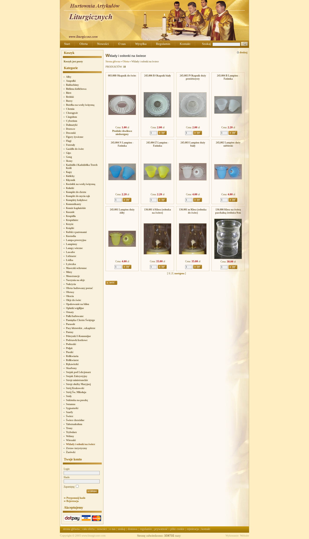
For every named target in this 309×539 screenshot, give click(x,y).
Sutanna (70, 404)
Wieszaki (71, 440)
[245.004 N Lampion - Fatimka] (122, 179)
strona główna (71, 529)
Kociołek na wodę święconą (80, 184)
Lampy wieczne (74, 248)
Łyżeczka (71, 264)
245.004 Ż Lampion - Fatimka (157, 144)
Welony (70, 436)
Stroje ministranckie (77, 380)
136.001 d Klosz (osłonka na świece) (157, 211)
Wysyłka (141, 43)
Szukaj (206, 43)
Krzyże (69, 224)
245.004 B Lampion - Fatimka (228, 77)
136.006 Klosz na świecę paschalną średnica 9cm (228, 211)
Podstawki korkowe (76, 340)
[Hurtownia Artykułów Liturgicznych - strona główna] (154, 39)
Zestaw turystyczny (76, 448)
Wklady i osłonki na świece (80, 444)
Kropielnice (72, 220)
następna (179, 273)
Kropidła (71, 216)
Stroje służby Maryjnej (78, 384)
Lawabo (70, 252)
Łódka (69, 260)
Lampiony (71, 244)
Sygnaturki (72, 408)
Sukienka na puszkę (77, 400)
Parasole (70, 324)
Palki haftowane (74, 316)
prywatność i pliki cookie (169, 529)
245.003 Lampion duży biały (193, 144)
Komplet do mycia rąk (78, 196)
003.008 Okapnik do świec (122, 75)
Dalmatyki (71, 124)
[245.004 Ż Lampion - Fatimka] (157, 179)
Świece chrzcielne (75, 420)
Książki (70, 228)
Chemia (70, 108)
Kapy (69, 172)
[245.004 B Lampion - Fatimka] (228, 112)
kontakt (205, 529)
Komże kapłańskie (76, 208)
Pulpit (69, 348)
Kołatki (70, 188)
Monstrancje (73, 276)
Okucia (70, 296)
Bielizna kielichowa (76, 88)
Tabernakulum (74, 424)
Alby (68, 76)
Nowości (103, 43)
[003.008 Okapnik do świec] (122, 114)
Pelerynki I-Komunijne (78, 336)
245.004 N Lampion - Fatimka (122, 144)
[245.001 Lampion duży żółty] (122, 246)
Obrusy (70, 292)
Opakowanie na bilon (77, 304)
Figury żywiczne (74, 136)
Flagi (68, 140)
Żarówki (70, 452)
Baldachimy (72, 84)
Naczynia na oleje (75, 280)
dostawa (132, 529)
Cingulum (71, 116)
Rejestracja (72, 501)
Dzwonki (71, 132)
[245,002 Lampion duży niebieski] (228, 178)
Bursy (69, 100)
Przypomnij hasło (75, 497)
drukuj (243, 52)
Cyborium (71, 120)
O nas (122, 43)
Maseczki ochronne (76, 268)
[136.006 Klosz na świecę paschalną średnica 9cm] (228, 258)
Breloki (70, 96)
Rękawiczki (72, 364)
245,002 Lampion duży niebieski (228, 144)
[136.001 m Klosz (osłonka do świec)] (193, 253)
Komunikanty (73, 204)
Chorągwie (72, 112)
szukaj (121, 529)
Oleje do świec (73, 300)
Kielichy (70, 176)
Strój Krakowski (75, 388)
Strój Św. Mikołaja (76, 392)
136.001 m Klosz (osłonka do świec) (192, 211)
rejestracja (193, 529)
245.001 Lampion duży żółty (122, 211)
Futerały (70, 144)
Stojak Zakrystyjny (76, 376)
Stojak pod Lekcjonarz (78, 372)
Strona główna (113, 61)
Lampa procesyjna (76, 240)
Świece (69, 416)
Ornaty (70, 312)
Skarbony (71, 368)
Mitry (69, 272)
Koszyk (69, 53)
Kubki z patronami (76, 232)
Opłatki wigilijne (75, 308)
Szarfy (69, 412)
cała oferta (88, 529)
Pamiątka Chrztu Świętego (80, 320)
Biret (68, 92)
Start (67, 43)
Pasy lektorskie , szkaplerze (80, 328)
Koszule (70, 212)
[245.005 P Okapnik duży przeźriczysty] (193, 116)
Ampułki (71, 80)
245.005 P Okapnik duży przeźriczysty (193, 77)
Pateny (69, 332)
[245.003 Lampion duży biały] (193, 179)
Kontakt (185, 43)
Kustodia (71, 236)
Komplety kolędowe (76, 200)
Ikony (69, 160)
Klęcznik (70, 180)
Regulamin (163, 43)
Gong (69, 156)
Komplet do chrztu (76, 192)
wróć (112, 282)
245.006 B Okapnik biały (157, 75)
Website (244, 535)
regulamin (146, 529)
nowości (102, 529)
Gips (68, 152)
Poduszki (71, 344)
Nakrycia (71, 284)
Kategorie (71, 68)
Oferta (83, 43)
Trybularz (71, 432)
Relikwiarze (72, 360)
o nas (112, 529)
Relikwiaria (72, 356)
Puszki (69, 352)
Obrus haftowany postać (79, 288)
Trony (69, 428)
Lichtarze (71, 256)
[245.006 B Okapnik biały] (157, 116)
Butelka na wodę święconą (80, 104)
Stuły (69, 396)
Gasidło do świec (75, 148)
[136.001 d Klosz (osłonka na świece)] (157, 253)
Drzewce (70, 128)
